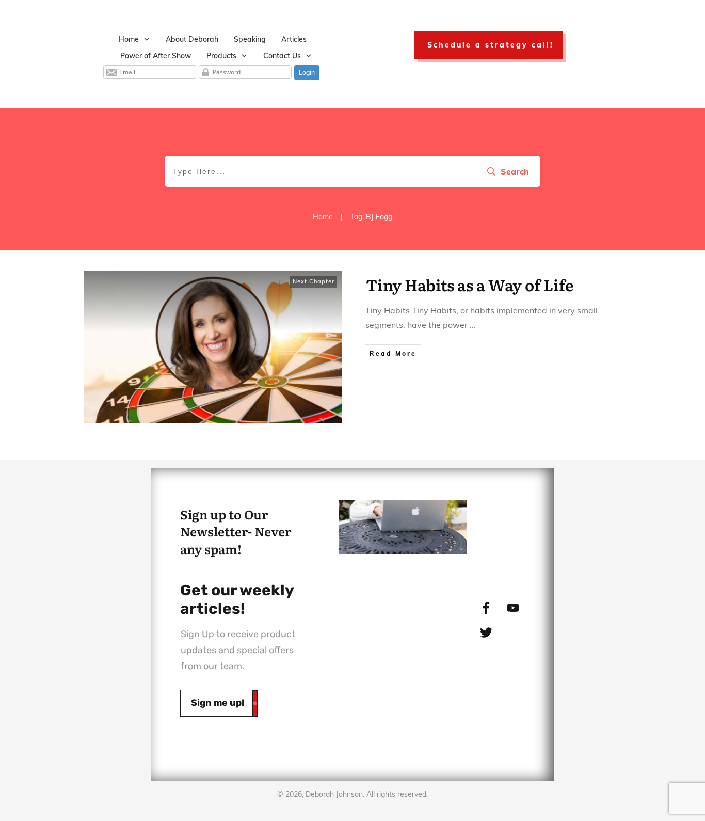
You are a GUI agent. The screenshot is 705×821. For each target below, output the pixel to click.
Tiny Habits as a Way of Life (469, 284)
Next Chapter (313, 281)
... (473, 325)
